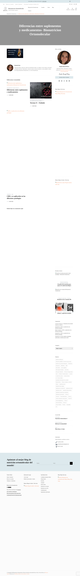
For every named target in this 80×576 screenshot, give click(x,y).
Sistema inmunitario (58, 422)
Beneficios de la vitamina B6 (64, 299)
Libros (49, 7)
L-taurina (70, 373)
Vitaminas (68, 298)
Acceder (72, 9)
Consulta (42, 7)
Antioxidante (57, 417)
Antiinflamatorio (44, 490)
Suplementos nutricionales (62, 298)
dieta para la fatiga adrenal (68, 371)
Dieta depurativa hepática (60, 369)
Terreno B (57, 396)
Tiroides (64, 404)
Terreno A (66, 394)
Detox (56, 427)
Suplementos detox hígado (60, 386)
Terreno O (64, 402)
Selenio (57, 384)
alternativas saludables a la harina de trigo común (63, 361)
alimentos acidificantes (59, 359)
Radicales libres (58, 382)
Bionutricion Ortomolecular (16, 8)
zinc (56, 406)
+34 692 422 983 (60, 441)
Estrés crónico (43, 484)
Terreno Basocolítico (63, 396)
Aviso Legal (26, 477)
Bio (3, 4)
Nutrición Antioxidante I (61, 418)
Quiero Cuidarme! (18, 4)
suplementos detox (62, 384)
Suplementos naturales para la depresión (62, 392)
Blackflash (62, 365)
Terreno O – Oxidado (37, 103)
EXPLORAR (44, 1)
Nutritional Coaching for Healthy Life (31, 4)
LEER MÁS (11, 95)
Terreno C (69, 396)
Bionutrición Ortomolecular (33, 7)
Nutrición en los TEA (44, 488)
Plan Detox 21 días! (60, 429)
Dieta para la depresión (59, 371)
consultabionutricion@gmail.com (63, 444)
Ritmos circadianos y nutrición (67, 382)
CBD (12, 194)
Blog (53, 7)
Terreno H (70, 398)
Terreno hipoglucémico (59, 400)
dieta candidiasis (63, 367)
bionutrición (58, 365)
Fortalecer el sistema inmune (63, 373)
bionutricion (70, 363)
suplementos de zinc (69, 388)
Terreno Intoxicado (59, 402)
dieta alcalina (58, 367)
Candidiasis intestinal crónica (46, 477)
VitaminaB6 (68, 404)
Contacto (29, 10)
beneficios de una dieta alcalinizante (61, 363)
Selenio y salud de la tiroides (64, 313)
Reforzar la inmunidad (61, 423)
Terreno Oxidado (58, 404)
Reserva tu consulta (10, 4)
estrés (57, 373)
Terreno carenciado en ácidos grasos (61, 398)
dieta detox (66, 369)
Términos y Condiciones (11, 480)
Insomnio (42, 480)
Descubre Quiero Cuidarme (64, 77)
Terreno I (65, 400)
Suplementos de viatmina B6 (60, 388)
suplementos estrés (58, 390)
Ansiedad (9, 194)
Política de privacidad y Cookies (23, 573)
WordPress (16, 573)
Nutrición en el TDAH (45, 486)
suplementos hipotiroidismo (67, 390)
